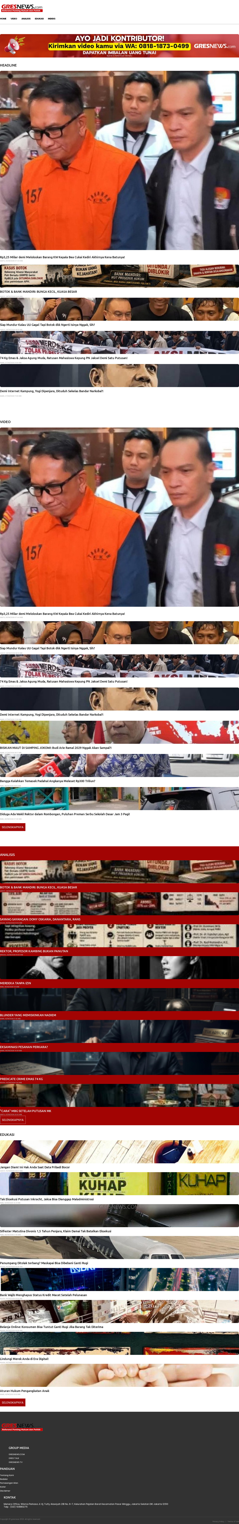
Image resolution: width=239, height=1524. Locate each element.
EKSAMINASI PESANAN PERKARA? (24, 1047)
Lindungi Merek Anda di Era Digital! (24, 1359)
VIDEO (14, 18)
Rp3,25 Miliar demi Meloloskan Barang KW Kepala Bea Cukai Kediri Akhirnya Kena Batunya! (62, 257)
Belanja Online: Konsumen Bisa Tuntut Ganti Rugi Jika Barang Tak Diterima (51, 1327)
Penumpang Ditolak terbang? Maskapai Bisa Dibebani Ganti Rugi (44, 1263)
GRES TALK (14, 1458)
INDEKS (51, 18)
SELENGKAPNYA (13, 827)
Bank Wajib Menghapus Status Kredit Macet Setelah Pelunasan (43, 1295)
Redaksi (3, 1479)
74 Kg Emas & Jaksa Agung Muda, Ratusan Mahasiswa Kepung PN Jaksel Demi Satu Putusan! (64, 358)
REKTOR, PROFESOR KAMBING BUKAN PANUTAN (34, 951)
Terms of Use (233, 1521)
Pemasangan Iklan (9, 1483)
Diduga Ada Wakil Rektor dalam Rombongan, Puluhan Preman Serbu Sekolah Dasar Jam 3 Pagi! (65, 814)
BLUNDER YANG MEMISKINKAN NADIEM (28, 1015)
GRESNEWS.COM (17, 1454)
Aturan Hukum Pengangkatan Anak (24, 1391)
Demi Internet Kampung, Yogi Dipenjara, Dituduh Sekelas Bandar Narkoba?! (51, 391)
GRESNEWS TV (16, 1462)
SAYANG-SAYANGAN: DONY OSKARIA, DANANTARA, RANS (40, 919)
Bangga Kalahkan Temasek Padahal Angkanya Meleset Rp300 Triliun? (47, 781)
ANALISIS (25, 18)
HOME (3, 18)
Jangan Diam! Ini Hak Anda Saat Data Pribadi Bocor (35, 1167)
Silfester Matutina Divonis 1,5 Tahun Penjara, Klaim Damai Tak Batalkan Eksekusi (55, 1231)
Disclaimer (5, 1491)
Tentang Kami (7, 1475)
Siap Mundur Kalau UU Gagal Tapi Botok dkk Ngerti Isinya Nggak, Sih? (47, 325)
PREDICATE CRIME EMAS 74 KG (21, 1079)
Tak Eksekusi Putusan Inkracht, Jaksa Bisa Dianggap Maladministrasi (47, 1199)
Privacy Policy (218, 1521)
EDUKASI (39, 18)
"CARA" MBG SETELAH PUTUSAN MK (25, 1111)
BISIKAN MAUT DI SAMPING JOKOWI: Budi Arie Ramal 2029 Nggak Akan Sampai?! (56, 748)
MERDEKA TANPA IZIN (15, 983)
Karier (3, 1487)
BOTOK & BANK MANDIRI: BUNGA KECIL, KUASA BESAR (38, 291)
